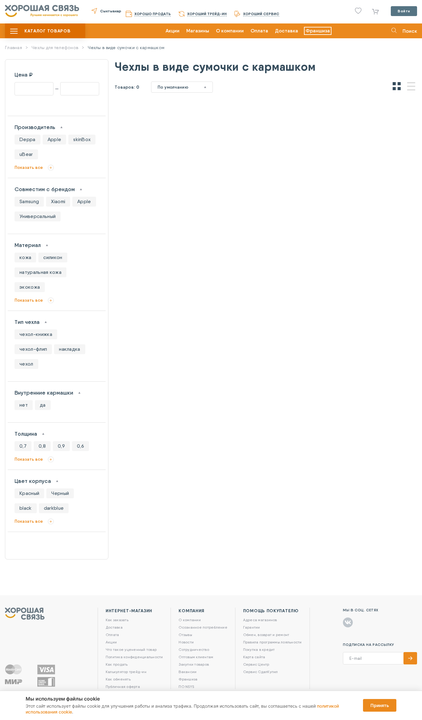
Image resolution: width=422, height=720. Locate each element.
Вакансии (187, 671)
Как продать (117, 664)
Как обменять (118, 679)
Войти (404, 11)
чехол (26, 364)
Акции (172, 31)
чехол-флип (33, 349)
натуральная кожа (40, 272)
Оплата (259, 31)
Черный (60, 493)
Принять (379, 705)
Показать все (29, 167)
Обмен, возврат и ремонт (266, 634)
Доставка (286, 31)
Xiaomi (58, 201)
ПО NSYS (186, 686)
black (25, 508)
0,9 (61, 446)
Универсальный (37, 216)
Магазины (197, 31)
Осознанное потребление (203, 627)
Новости (186, 642)
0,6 (80, 446)
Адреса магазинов (260, 619)
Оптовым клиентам (196, 657)
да (43, 405)
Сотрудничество (194, 649)
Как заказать (117, 619)
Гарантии (251, 627)
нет (23, 405)
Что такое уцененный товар (131, 649)
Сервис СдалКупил (260, 671)
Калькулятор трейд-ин (126, 671)
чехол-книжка (35, 334)
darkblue (54, 508)
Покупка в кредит (259, 649)
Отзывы (185, 634)
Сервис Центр (256, 664)
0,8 (42, 446)
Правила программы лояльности (272, 642)
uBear (26, 154)
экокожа (29, 287)
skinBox (82, 139)
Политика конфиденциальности (134, 657)
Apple (54, 139)
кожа (25, 257)
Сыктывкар (110, 11)
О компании (230, 31)
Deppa (27, 139)
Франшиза (318, 31)
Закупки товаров (194, 664)
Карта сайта (254, 657)
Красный (29, 493)
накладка (69, 349)
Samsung (29, 201)
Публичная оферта (123, 686)
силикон (52, 257)
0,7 (23, 446)
